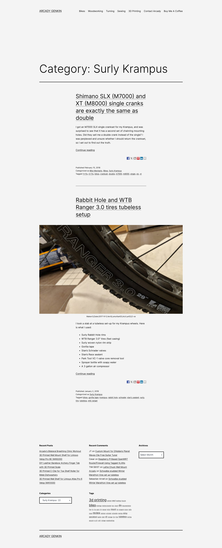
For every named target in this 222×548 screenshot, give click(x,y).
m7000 (119, 174)
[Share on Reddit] (134, 158)
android (109, 500)
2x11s (91, 174)
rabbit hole (113, 397)
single (132, 174)
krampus (103, 397)
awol (114, 500)
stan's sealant (133, 397)
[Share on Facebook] (128, 158)
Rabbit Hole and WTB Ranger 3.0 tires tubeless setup (108, 207)
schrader (122, 397)
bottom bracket (106, 505)
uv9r (99, 520)
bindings (99, 505)
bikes (97, 174)
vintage (103, 520)
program (121, 509)
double (112, 174)
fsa (95, 509)
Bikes (82, 11)
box (113, 505)
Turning (110, 11)
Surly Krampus (115, 171)
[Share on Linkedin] (141, 158)
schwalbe (115, 513)
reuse (90, 513)
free (90, 509)
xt (141, 174)
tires (117, 517)
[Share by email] (144, 158)
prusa (126, 509)
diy (120, 505)
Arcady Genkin (50, 11)
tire (77, 401)
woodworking (110, 520)
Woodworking (95, 11)
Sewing (121, 11)
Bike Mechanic (96, 171)
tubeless (83, 401)
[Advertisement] (111, 42)
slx (137, 174)
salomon (103, 513)
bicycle (124, 500)
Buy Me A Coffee (173, 11)
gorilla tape (94, 397)
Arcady (92, 471)
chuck (116, 505)
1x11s (85, 174)
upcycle (91, 520)
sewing (120, 513)
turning (129, 517)
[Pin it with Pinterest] (138, 158)
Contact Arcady (152, 11)
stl (106, 517)
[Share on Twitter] (131, 158)
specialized (93, 517)
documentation (126, 505)
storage (110, 517)
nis (117, 509)
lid (101, 509)
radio (129, 509)
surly (142, 397)
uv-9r (95, 520)
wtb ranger (93, 401)
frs (93, 509)
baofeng (118, 500)
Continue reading (85, 150)
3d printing (97, 500)
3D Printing (134, 11)
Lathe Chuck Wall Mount (115, 467)
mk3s (108, 509)
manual (104, 509)
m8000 (126, 174)
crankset (104, 174)
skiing (125, 513)
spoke (99, 517)
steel (103, 517)
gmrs (98, 509)
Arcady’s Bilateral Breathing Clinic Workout (60, 451)
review (96, 513)
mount (113, 509)
